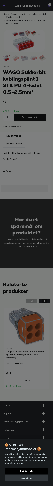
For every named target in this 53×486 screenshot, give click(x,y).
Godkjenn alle (26, 471)
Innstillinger (26, 478)
